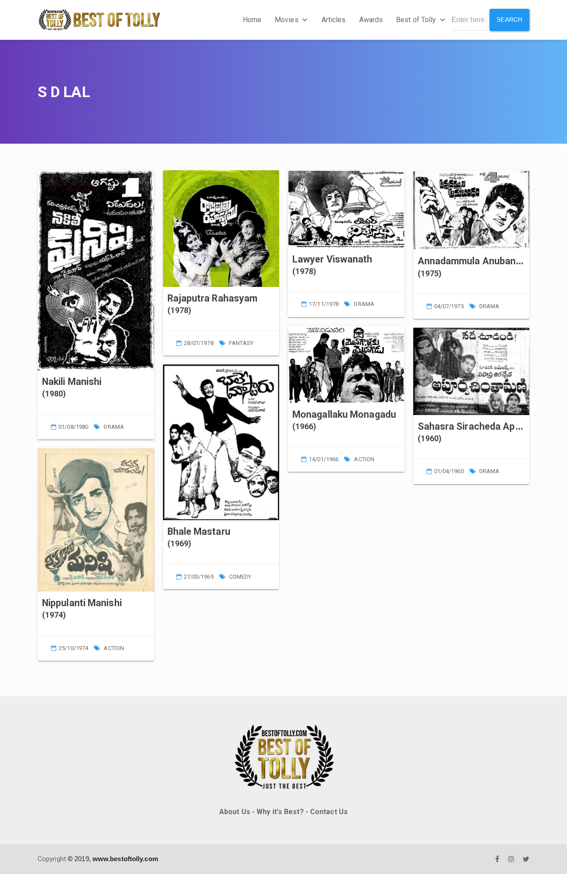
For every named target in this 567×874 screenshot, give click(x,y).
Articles (334, 20)
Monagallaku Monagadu (344, 414)
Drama (114, 426)
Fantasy (241, 343)
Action (114, 648)
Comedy (240, 576)
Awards (371, 20)
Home (252, 20)
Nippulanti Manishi (82, 602)
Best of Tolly (416, 20)
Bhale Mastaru (198, 531)
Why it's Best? (279, 811)
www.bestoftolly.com (125, 858)
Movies (287, 20)
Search (509, 19)
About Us (234, 811)
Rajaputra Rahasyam (212, 298)
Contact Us (329, 811)
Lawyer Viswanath (332, 259)
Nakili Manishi (71, 381)
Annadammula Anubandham (479, 261)
